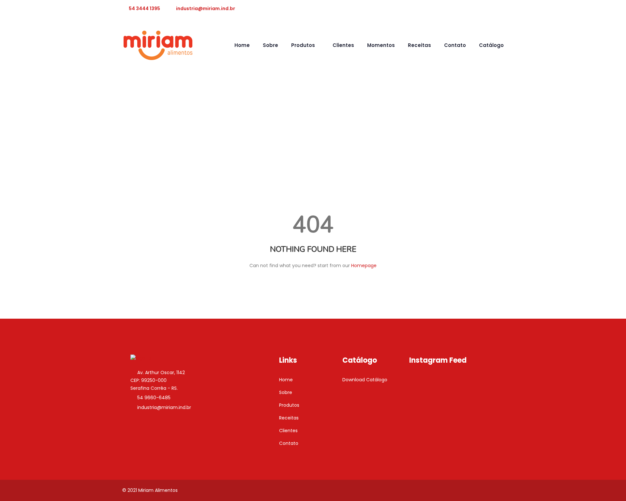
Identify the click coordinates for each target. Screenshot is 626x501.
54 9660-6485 (154, 397)
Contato (455, 45)
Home (242, 45)
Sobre (270, 45)
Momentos (381, 45)
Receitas (419, 45)
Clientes (343, 45)
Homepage (364, 265)
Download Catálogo (364, 379)
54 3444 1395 (144, 8)
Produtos (303, 45)
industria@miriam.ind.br (205, 8)
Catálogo (491, 45)
